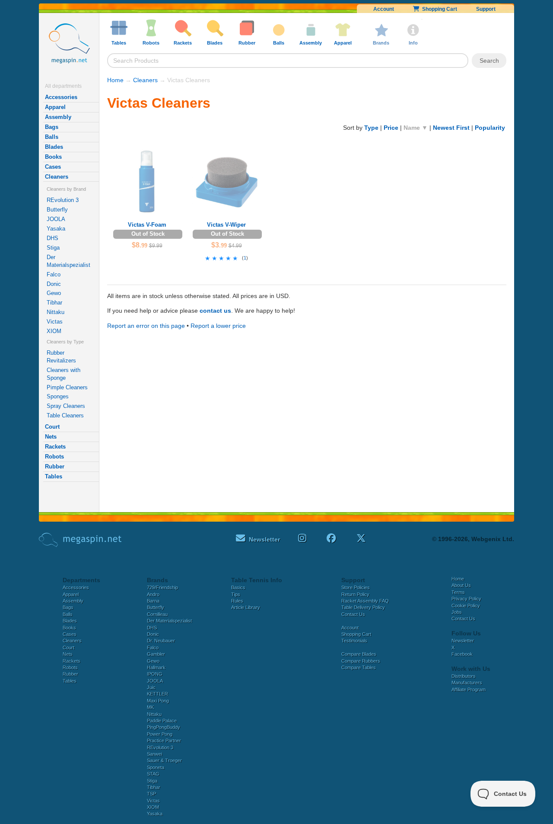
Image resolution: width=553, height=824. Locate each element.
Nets (51, 436)
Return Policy (355, 594)
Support (486, 9)
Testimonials (354, 640)
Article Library (245, 607)
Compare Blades (358, 654)
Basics (238, 587)
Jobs (456, 612)
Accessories (61, 97)
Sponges (58, 396)
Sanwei (154, 754)
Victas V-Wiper (226, 224)
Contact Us (353, 614)
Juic (151, 687)
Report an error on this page (146, 325)
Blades (54, 147)
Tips (235, 594)
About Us (461, 585)
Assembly (58, 117)
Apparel (55, 107)
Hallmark (156, 667)
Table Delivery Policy (363, 607)
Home (115, 80)
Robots (54, 456)
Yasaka (56, 228)
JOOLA (56, 219)
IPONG (154, 674)
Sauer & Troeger (164, 760)
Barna (153, 600)
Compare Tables (358, 667)
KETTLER (157, 693)
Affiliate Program (468, 689)
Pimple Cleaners (67, 387)
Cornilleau (157, 614)
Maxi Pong (158, 700)
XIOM (54, 331)
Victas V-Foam (147, 224)
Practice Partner (164, 740)
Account (383, 9)
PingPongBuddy (163, 727)
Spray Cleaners (66, 406)
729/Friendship (162, 587)
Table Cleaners (65, 415)
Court (52, 426)
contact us (215, 310)
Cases (53, 167)
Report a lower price (218, 325)
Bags (51, 127)
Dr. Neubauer (161, 640)
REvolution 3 (63, 200)
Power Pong (159, 734)
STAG (153, 773)
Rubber (54, 466)
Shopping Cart (438, 9)
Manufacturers (466, 682)
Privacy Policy (466, 598)
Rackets (55, 446)
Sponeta (155, 767)
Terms (458, 592)
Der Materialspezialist (68, 261)
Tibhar (54, 302)
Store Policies (355, 587)
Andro (153, 594)
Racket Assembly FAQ (365, 600)
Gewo (54, 293)
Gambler (156, 654)
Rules (237, 600)
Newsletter (462, 640)
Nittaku (55, 312)
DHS (52, 238)
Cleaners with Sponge (63, 374)
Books (53, 157)
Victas (55, 321)
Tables (53, 476)
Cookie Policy (465, 605)
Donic (54, 284)
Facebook (462, 654)
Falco (53, 274)
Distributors (463, 676)
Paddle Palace (162, 720)
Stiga (53, 247)
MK (150, 707)
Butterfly (57, 209)
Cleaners (56, 176)
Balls (51, 137)
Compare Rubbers (360, 661)
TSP (151, 793)
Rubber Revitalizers (61, 356)
